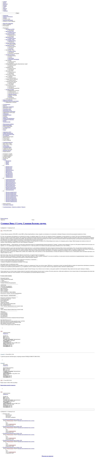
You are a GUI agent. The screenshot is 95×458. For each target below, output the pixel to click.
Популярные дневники (8, 204)
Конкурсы (5, 3)
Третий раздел (9, 168)
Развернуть (5, 333)
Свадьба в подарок (10, 89)
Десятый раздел (9, 177)
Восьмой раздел (9, 174)
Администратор (9, 420)
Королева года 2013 (10, 33)
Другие (7, 164)
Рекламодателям (6, 121)
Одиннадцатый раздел (11, 179)
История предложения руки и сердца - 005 (12, 433)
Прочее (4, 120)
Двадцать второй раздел (11, 193)
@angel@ (3, 354)
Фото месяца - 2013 (10, 39)
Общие (7, 163)
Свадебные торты (7, 109)
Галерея (5, 6)
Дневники (5, 10)
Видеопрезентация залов (8, 134)
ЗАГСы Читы (6, 145)
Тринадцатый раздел (10, 181)
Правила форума (4, 218)
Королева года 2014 (10, 29)
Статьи (4, 9)
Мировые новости (7, 150)
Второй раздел (9, 167)
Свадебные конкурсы (8, 142)
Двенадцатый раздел (10, 180)
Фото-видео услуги (7, 110)
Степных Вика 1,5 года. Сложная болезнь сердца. (23, 223)
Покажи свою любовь (10, 43)
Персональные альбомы (8, 124)
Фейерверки (6, 113)
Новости (5, 8)
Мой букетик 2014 (10, 31)
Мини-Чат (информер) (8, 23)
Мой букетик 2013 (10, 37)
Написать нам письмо (8, 20)
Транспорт (5, 117)
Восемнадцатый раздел (11, 187)
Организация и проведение (9, 111)
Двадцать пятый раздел (11, 196)
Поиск (4, 129)
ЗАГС (4, 7)
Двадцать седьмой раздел (11, 199)
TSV (2, 230)
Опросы (5, 17)
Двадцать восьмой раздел (11, 200)
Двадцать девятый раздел (11, 201)
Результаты (10, 48)
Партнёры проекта (12, 94)
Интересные (8, 160)
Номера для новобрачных (8, 118)
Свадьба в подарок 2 (10, 54)
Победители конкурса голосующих (11, 101)
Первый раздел (9, 166)
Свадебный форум (7, 147)
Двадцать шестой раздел (11, 197)
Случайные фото (7, 127)
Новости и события (16, 207)
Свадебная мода (6, 104)
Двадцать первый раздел (11, 192)
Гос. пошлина (6, 135)
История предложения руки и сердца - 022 (12, 447)
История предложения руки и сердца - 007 (12, 426)
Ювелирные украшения (8, 106)
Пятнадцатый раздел (10, 184)
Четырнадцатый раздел (11, 182)
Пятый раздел (9, 171)
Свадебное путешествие (8, 119)
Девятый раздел (9, 175)
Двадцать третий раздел (11, 194)
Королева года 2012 (10, 45)
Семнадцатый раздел (10, 186)
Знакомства (5, 15)
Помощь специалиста (8, 16)
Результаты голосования (13, 59)
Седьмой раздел (9, 173)
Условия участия (12, 32)
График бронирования (8, 133)
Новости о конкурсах (7, 99)
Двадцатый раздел (10, 189)
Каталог (5, 5)
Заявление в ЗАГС (7, 132)
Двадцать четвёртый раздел (12, 195)
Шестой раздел (9, 172)
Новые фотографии (7, 125)
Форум (4, 2)
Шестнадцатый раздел (11, 185)
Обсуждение (11, 58)
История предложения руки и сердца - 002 (12, 440)
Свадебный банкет (7, 114)
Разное (4, 159)
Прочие (7, 162)
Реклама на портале (47, 456)
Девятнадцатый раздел (11, 188)
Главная (5, 1)
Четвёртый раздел (10, 170)
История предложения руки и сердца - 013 (12, 419)
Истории (10, 96)
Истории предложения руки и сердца (26, 420)
